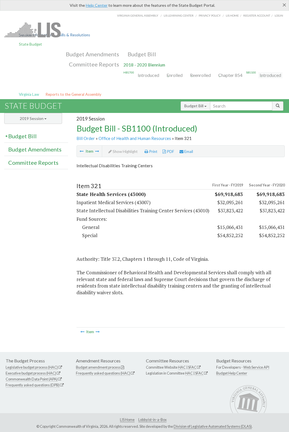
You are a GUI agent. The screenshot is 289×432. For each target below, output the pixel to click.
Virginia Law (29, 94)
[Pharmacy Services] (82, 151)
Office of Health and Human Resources (134, 138)
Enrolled (175, 75)
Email (188, 151)
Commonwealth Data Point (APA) (32, 379)
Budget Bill (142, 54)
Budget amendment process (98, 367)
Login (279, 15)
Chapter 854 (230, 75)
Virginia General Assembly (137, 15)
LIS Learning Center (179, 15)
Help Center (97, 5)
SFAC (192, 367)
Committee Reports (94, 64)
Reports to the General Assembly (73, 94)
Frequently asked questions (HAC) (103, 373)
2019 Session (32, 118)
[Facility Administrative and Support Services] (97, 151)
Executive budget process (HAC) (31, 373)
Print (152, 151)
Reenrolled (200, 75)
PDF (170, 151)
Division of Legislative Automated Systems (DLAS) (213, 426)
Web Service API (256, 367)
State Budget (30, 44)
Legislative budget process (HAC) (32, 367)
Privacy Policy (210, 15)
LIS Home (127, 419)
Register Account (256, 15)
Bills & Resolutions (74, 35)
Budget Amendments (92, 54)
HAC (182, 367)
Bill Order (85, 138)
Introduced (148, 75)
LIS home (232, 15)
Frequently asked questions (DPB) (33, 385)
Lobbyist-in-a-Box (152, 419)
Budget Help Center (231, 373)
